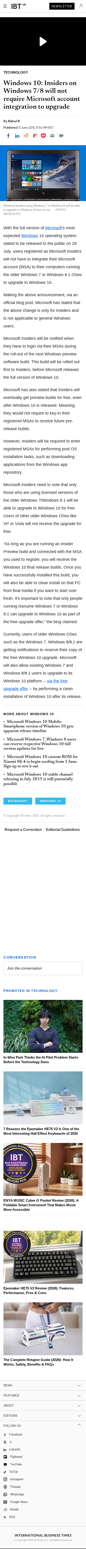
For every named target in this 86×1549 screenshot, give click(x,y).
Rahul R (14, 121)
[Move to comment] (61, 136)
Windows (29, 235)
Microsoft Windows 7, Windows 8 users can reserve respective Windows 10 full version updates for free (39, 744)
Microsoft (53, 228)
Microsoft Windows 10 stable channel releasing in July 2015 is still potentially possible (38, 779)
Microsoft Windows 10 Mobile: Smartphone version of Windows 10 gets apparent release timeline (38, 726)
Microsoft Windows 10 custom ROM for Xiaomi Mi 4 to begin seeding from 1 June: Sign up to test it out (40, 762)
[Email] (52, 136)
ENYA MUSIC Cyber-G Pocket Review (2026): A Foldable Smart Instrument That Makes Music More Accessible (40, 1205)
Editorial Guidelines (63, 830)
